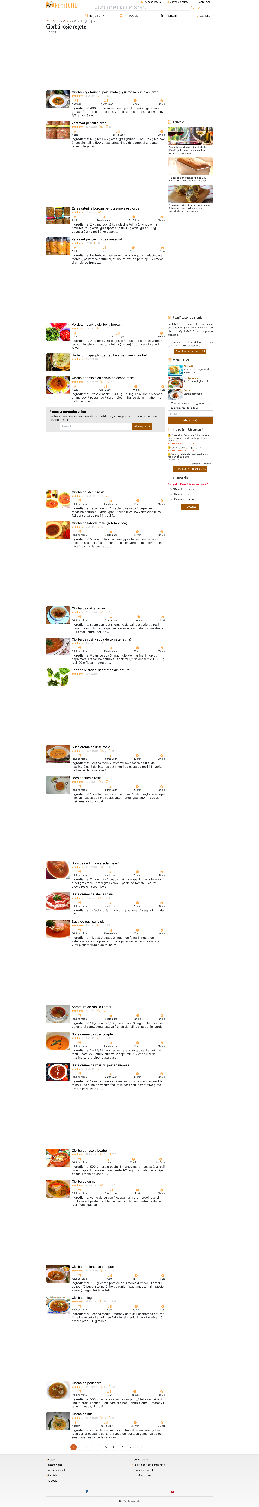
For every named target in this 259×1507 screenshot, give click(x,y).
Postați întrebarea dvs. (191, 468)
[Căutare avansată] (198, 8)
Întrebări (168, 15)
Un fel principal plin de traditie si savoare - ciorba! (109, 355)
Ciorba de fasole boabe (89, 1150)
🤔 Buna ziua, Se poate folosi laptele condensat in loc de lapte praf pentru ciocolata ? (189, 438)
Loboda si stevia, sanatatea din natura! (101, 670)
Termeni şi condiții (144, 1470)
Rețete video (55, 1464)
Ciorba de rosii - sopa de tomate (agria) (101, 639)
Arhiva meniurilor (183, 403)
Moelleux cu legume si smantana (196, 370)
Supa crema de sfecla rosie (92, 894)
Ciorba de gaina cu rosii (89, 608)
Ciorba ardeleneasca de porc (93, 1267)
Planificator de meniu (188, 351)
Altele (205, 15)
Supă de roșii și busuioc (197, 381)
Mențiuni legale (142, 1475)
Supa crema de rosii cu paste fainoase (100, 1065)
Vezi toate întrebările (201, 463)
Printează (204, 403)
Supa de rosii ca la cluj (88, 921)
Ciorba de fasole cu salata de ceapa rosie (103, 378)
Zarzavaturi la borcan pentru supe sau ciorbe (105, 208)
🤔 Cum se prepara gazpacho (185, 447)
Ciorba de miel (82, 1414)
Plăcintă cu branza (183, 489)
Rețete (94, 15)
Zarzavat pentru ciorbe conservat (97, 239)
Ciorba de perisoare (86, 1383)
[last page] (138, 1447)
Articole (130, 15)
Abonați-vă (142, 426)
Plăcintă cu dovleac (184, 499)
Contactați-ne (141, 1459)
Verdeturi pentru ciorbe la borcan (97, 324)
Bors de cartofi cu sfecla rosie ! (95, 863)
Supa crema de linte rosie (91, 747)
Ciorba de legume (85, 1298)
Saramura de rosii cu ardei (91, 1007)
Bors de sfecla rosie (86, 778)
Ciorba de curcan (85, 1181)
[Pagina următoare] (130, 1447)
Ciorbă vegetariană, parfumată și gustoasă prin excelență (115, 92)
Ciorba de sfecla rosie (88, 492)
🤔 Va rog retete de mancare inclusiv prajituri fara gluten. (189, 455)
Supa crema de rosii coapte (92, 1034)
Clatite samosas (192, 393)
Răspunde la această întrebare (181, 443)
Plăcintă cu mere (182, 494)
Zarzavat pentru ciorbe (89, 123)
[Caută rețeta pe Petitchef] (193, 7)
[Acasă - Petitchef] (47, 21)
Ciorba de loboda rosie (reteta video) (99, 523)
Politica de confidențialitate (149, 1464)
